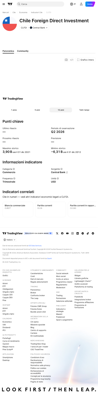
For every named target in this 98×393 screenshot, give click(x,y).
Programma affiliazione (84, 302)
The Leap (34, 298)
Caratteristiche (36, 273)
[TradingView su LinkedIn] (77, 233)
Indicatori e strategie (60, 310)
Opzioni (6, 344)
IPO (4, 330)
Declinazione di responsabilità (36, 361)
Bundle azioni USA (38, 312)
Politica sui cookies (38, 368)
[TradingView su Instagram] (72, 233)
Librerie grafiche (81, 278)
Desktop (6, 360)
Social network (62, 273)
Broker (33, 292)
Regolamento (61, 285)
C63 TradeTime (36, 349)
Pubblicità (79, 297)
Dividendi (6, 327)
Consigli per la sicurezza (40, 376)
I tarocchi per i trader (39, 347)
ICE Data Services (35, 246)
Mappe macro (8, 347)
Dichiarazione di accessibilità (37, 372)
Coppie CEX (8, 295)
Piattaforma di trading (84, 287)
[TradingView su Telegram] (82, 233)
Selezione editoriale (64, 301)
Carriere (33, 333)
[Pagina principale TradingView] (10, 4)
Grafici (5, 275)
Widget (78, 275)
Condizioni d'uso (37, 357)
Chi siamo (34, 322)
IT (75, 4)
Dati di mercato (36, 279)
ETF (4, 286)
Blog (32, 327)
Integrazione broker (83, 299)
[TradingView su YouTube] (67, 233)
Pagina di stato (36, 382)
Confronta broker (37, 295)
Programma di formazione (80, 306)
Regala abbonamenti (39, 282)
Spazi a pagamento (64, 320)
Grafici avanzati (81, 284)
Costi (32, 276)
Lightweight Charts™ (83, 281)
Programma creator (64, 282)
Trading (59, 295)
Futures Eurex (36, 309)
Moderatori (60, 287)
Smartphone (8, 357)
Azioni (5, 283)
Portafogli (7, 338)
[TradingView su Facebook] (62, 233)
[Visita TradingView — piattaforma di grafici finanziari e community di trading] (13, 98)
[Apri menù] (3, 4)
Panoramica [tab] (8, 51)
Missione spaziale (37, 324)
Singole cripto (8, 292)
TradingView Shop (38, 344)
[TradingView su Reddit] (93, 233)
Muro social (61, 276)
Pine (4, 300)
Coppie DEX (8, 297)
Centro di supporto (38, 330)
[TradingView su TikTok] (88, 233)
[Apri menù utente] (81, 4)
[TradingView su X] (57, 233)
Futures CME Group (38, 306)
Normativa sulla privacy (40, 365)
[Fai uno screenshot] (66, 60)
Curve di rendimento (11, 341)
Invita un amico (62, 279)
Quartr (49, 258)
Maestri (59, 314)
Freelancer (60, 317)
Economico (7, 322)
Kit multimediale (37, 336)
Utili (4, 324)
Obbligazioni (8, 289)
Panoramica (35, 290)
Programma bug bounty (40, 379)
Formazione (61, 298)
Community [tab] (22, 51)
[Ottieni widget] (72, 60)
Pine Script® (8, 349)
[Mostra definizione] (14, 169)
